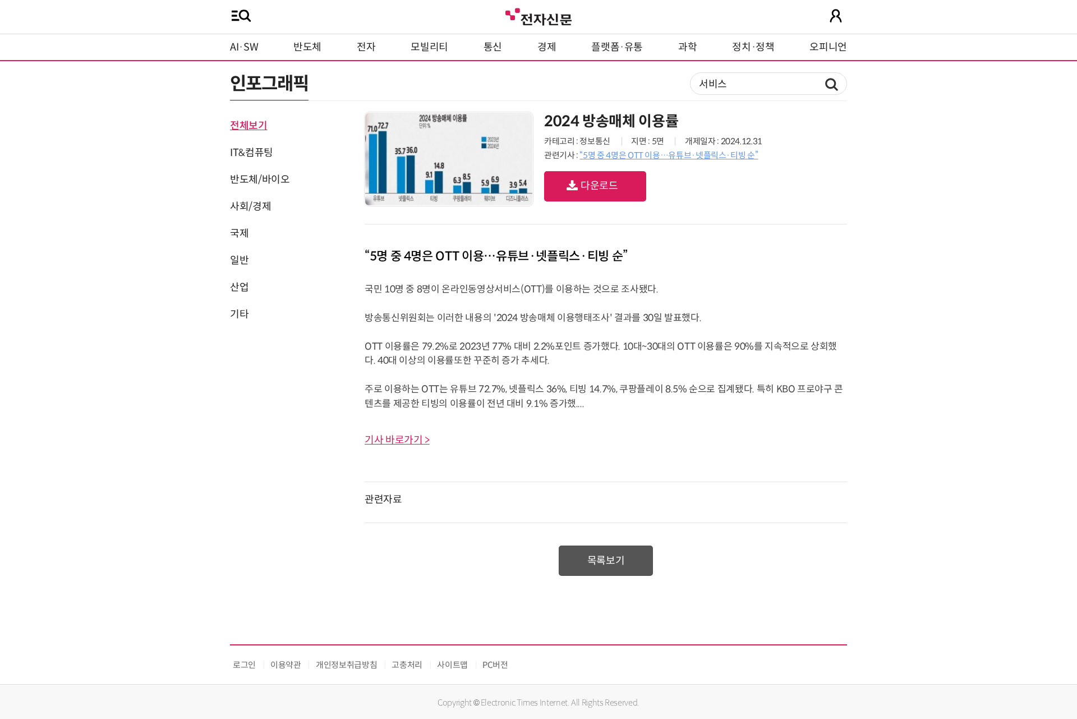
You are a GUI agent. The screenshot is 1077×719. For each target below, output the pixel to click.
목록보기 (606, 561)
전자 (366, 47)
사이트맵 (452, 665)
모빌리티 (429, 47)
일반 (239, 260)
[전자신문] (538, 15)
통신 (493, 47)
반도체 (307, 47)
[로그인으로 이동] (836, 15)
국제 (239, 233)
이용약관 (285, 665)
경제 (546, 47)
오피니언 (828, 47)
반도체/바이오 (259, 179)
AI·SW (244, 47)
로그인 (244, 665)
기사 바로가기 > (397, 440)
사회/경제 (250, 206)
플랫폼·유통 (617, 47)
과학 (687, 47)
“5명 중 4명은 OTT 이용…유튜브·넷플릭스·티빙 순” (668, 155)
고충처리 (407, 665)
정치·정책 (753, 47)
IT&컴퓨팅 (251, 152)
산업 (239, 287)
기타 (239, 314)
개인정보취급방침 (346, 665)
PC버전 (495, 665)
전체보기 (249, 126)
